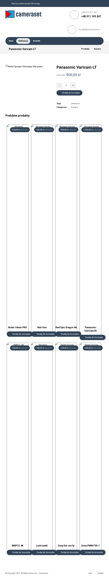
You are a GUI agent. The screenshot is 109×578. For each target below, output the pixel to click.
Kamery (74, 107)
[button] (45, 89)
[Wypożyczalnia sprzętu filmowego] (24, 13)
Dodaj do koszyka (71, 93)
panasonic (75, 103)
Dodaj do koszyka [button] (21, 334)
